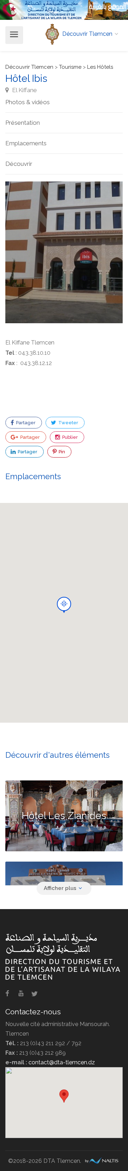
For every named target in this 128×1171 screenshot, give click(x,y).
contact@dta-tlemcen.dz (61, 1062)
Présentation (22, 122)
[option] (64, 252)
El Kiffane (24, 90)
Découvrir (18, 163)
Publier (69, 437)
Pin (61, 451)
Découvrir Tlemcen (29, 67)
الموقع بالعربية (107, 6)
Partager (25, 422)
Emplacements (26, 143)
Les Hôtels (100, 67)
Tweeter (67, 422)
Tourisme (70, 67)
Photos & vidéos (27, 102)
